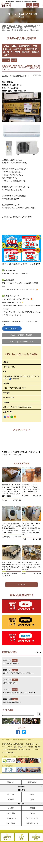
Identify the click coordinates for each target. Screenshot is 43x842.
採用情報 (32, 808)
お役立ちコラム (11, 818)
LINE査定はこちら (11, 329)
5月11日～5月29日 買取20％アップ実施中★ (19, 693)
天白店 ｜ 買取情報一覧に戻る (21, 335)
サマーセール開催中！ (11, 663)
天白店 (20, 26)
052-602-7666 (20, 388)
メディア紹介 (11, 813)
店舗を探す (12, 26)
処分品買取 (10, 794)
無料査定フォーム (32, 823)
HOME (4, 26)
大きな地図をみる (15, 455)
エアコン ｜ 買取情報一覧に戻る (21, 342)
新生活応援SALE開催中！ (12, 702)
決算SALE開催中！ (10, 683)
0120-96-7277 (8, 388)
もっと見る (21, 585)
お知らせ (32, 813)
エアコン (6, 60)
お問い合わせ (11, 823)
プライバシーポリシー (32, 818)
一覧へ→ (38, 652)
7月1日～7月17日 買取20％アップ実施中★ (18, 673)
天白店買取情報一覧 (30, 26)
